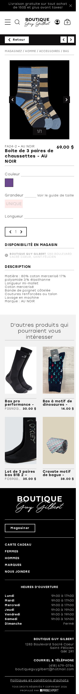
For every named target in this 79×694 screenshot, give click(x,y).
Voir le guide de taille (55, 195)
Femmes (11, 551)
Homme (30, 51)
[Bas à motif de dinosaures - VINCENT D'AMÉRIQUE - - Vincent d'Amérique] (58, 379)
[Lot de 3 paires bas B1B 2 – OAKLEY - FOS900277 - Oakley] (20, 449)
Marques (13, 565)
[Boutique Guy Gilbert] (37, 22)
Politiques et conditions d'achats (39, 680)
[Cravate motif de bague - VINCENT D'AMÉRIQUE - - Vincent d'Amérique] (58, 449)
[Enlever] (10, 231)
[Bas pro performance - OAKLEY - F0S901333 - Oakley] (20, 379)
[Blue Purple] (9, 183)
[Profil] (57, 22)
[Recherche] (17, 22)
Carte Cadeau (18, 544)
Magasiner (20, 528)
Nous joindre (17, 571)
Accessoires (49, 51)
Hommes (12, 558)
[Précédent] (63, 39)
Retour (19, 40)
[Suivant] (71, 39)
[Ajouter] (21, 231)
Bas (66, 51)
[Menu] (8, 22)
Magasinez (13, 51)
